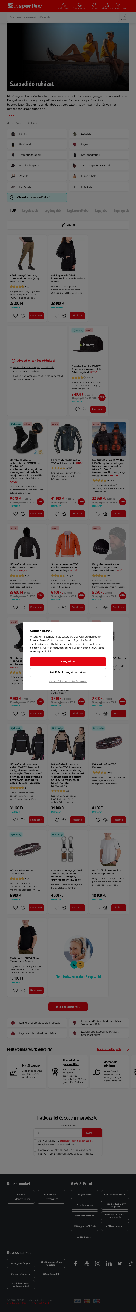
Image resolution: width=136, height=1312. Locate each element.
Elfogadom (68, 661)
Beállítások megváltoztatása (68, 672)
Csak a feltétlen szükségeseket (68, 681)
